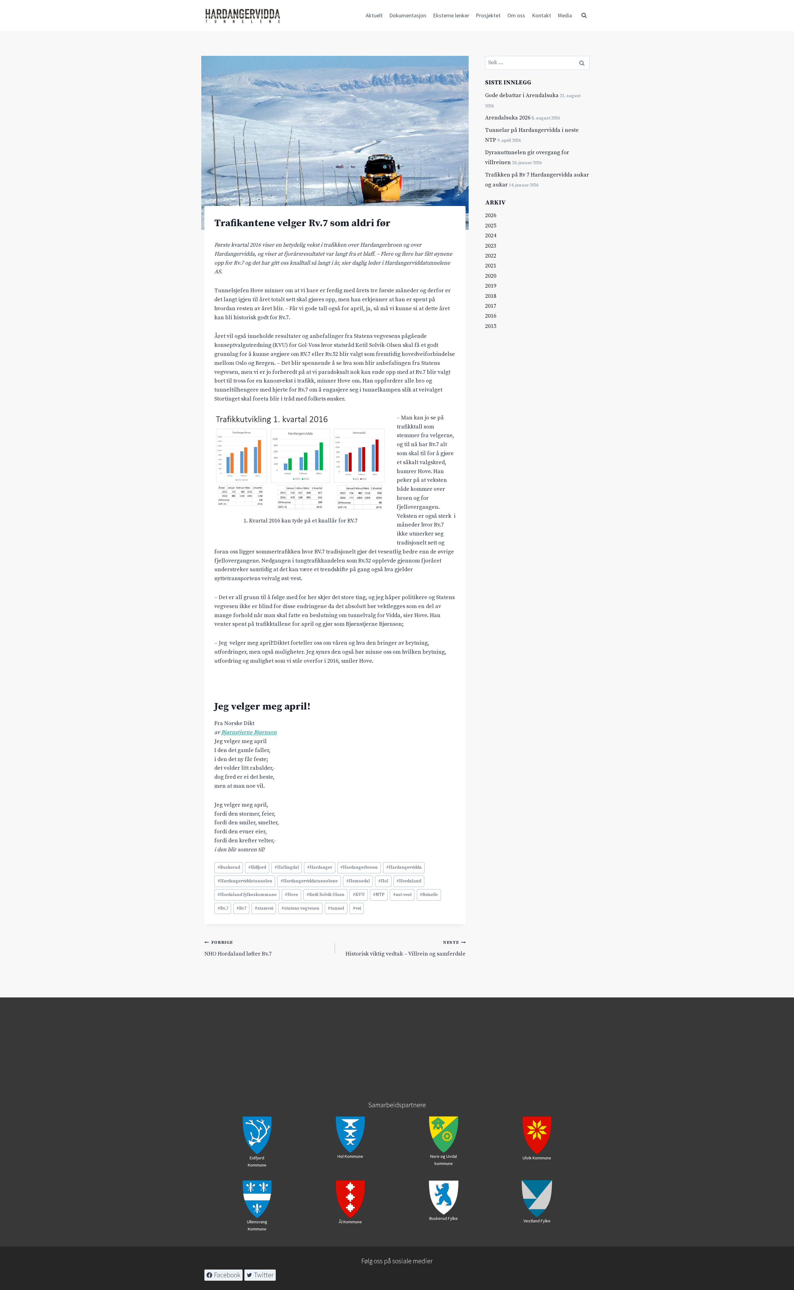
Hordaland (408, 881)
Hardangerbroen (359, 867)
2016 (490, 316)
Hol (383, 881)
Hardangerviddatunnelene (309, 881)
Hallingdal (286, 867)
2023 (490, 245)
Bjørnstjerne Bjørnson (249, 732)
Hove (291, 895)
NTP (379, 895)
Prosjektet (488, 15)
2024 (490, 235)
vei (357, 908)
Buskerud (228, 867)
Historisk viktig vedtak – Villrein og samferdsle (406, 948)
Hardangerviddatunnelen (244, 881)
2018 (490, 296)
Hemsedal (358, 881)
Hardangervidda (404, 867)
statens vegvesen (300, 908)
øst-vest (402, 895)
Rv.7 (222, 908)
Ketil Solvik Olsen (325, 895)
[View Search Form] (584, 15)
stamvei (264, 908)
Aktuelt (374, 15)
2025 (490, 225)
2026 (490, 215)
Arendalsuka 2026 (507, 117)
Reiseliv (429, 895)
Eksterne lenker (451, 15)
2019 (490, 285)
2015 (490, 326)
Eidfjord (257, 867)
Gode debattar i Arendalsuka (522, 95)
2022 (490, 255)
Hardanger (319, 867)
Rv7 (241, 908)
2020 (490, 276)
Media (565, 15)
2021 (490, 265)
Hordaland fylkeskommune (247, 895)
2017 (490, 306)
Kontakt (541, 15)
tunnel (336, 908)
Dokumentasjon (407, 15)
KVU (359, 895)
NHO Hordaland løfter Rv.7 (238, 948)
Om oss (516, 15)
